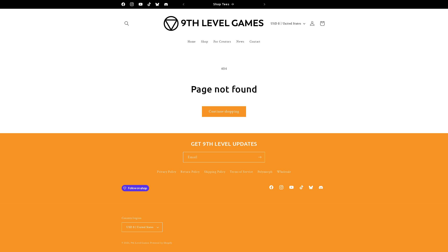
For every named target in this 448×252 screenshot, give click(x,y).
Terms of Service (241, 172)
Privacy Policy (166, 172)
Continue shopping (224, 111)
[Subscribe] (260, 157)
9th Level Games (140, 242)
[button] (127, 24)
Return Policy (190, 172)
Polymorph (265, 172)
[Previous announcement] (183, 4)
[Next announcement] (264, 4)
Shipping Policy (214, 172)
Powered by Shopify (161, 242)
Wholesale (284, 172)
